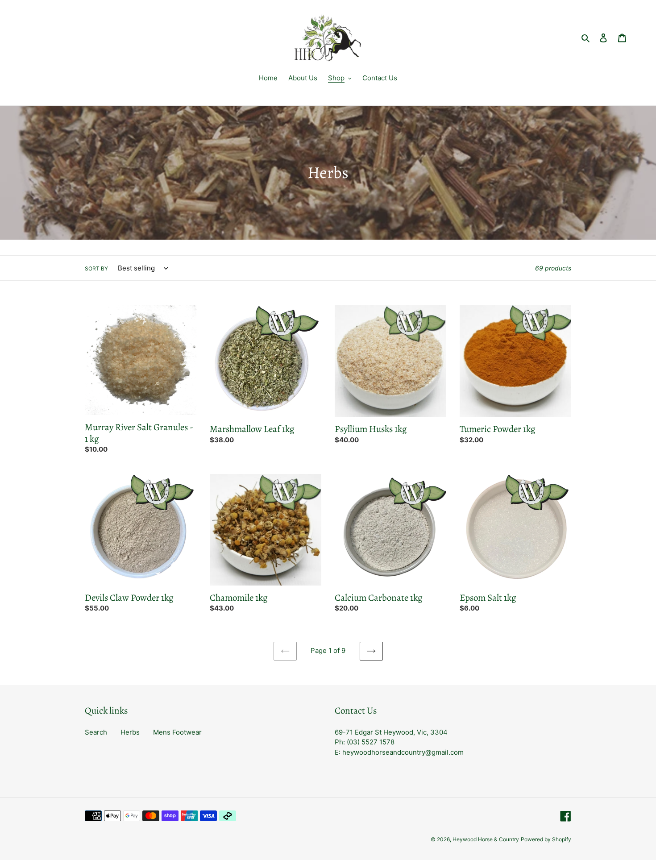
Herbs (130, 732)
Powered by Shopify (546, 839)
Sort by (96, 268)
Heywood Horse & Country (486, 839)
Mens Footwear (177, 732)
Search (96, 732)
